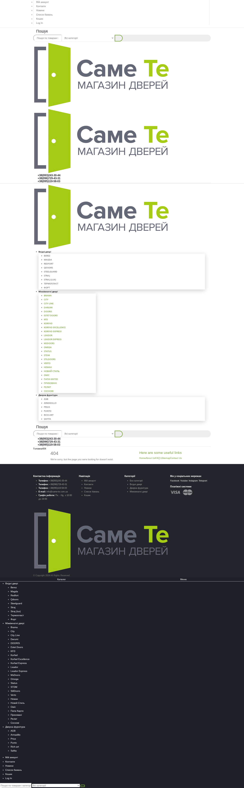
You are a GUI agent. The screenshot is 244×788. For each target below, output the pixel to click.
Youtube (184, 481)
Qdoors (48, 267)
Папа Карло (51, 379)
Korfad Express (53, 331)
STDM (47, 355)
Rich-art (48, 414)
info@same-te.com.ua (57, 491)
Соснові (15, 722)
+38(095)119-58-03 (49, 181)
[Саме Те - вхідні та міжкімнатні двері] (101, 216)
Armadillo (50, 402)
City (46, 299)
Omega (48, 347)
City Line (48, 303)
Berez (47, 255)
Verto (47, 363)
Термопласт (51, 283)
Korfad (48, 323)
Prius (47, 406)
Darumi (48, 307)
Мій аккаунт (42, 2)
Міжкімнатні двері (48, 291)
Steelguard (50, 271)
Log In (39, 23)
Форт (13, 619)
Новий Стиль (51, 371)
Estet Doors (51, 315)
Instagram (193, 481)
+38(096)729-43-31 (49, 178)
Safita (47, 418)
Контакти (41, 6)
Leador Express (52, 339)
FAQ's (158, 458)
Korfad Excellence (55, 327)
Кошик (39, 18)
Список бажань (44, 14)
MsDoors (49, 343)
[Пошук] (119, 38)
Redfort (48, 263)
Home (142, 458)
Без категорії (136, 480)
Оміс (46, 375)
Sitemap (166, 458)
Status (47, 351)
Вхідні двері (45, 251)
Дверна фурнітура (48, 395)
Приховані (50, 383)
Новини (40, 10)
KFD (46, 319)
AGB (46, 398)
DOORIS (48, 311)
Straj (47, 275)
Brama (48, 295)
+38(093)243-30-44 (49, 175)
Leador (48, 335)
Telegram (203, 481)
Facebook (174, 481)
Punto (47, 410)
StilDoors (49, 359)
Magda (48, 259)
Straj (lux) (50, 279)
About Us (150, 458)
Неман (48, 367)
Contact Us (176, 458)
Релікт (47, 387)
